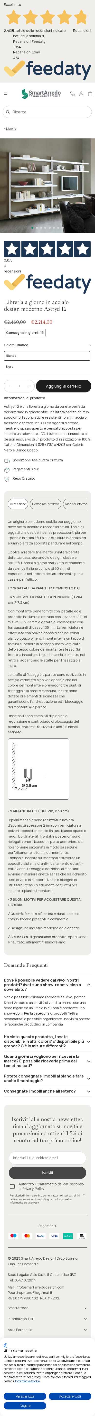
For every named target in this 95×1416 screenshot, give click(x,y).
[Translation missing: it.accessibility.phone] (72, 93)
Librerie (11, 129)
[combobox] (40, 112)
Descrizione (18, 504)
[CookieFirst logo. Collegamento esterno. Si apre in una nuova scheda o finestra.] (5, 1345)
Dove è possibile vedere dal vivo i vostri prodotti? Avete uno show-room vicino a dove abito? (42, 984)
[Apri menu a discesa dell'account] (81, 93)
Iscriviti (47, 1173)
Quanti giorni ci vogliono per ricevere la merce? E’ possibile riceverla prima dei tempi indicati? (41, 1061)
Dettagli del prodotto (45, 504)
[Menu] (5, 94)
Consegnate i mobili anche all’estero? (40, 1091)
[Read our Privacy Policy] (84, 1196)
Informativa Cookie (27, 1381)
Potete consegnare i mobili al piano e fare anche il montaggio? (44, 1078)
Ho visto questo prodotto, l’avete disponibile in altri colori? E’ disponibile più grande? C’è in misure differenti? (44, 1041)
